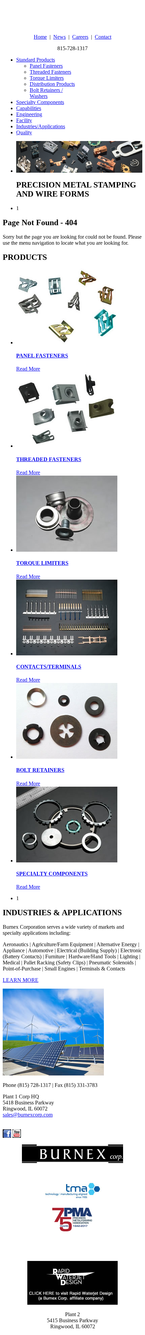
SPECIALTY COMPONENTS (52, 874)
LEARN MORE (20, 980)
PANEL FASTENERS (42, 355)
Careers (80, 37)
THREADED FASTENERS (48, 459)
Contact (103, 37)
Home (40, 37)
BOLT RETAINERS (40, 770)
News (59, 37)
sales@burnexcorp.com (28, 1115)
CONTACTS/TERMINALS (48, 667)
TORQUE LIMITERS (42, 563)
